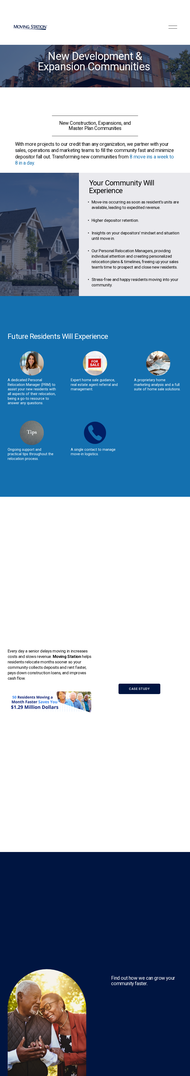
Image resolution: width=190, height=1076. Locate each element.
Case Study (139, 689)
